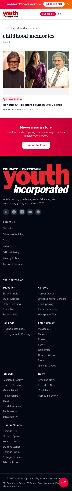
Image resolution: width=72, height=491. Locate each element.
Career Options (47, 293)
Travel (6, 400)
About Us (8, 228)
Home (6, 28)
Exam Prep (9, 309)
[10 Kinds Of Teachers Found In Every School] (36, 73)
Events (42, 360)
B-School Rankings (14, 328)
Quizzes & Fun (12, 99)
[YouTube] (30, 212)
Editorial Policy (11, 252)
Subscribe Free (53, 4)
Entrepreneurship (48, 309)
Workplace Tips (47, 314)
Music (41, 334)
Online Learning (12, 304)
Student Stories (11, 446)
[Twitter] (6, 212)
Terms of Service (13, 264)
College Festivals (12, 457)
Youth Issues (10, 441)
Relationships (10, 395)
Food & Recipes (12, 406)
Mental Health (11, 390)
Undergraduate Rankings (17, 334)
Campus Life (10, 430)
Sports (42, 344)
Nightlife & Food (47, 365)
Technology (10, 411)
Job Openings (46, 304)
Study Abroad (11, 298)
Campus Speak (11, 451)
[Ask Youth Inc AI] (64, 483)
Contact (7, 240)
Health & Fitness (12, 385)
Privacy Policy (11, 258)
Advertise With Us (13, 234)
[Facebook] (38, 212)
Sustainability (10, 416)
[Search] (60, 14)
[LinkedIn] (22, 212)
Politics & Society (48, 395)
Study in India (10, 293)
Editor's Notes (11, 462)
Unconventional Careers (52, 298)
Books (41, 339)
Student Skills (10, 314)
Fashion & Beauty (13, 379)
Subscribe (48, 14)
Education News (47, 385)
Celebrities (44, 349)
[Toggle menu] (67, 14)
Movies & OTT (46, 328)
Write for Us (10, 246)
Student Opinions (13, 436)
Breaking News (47, 379)
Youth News (45, 390)
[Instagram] (14, 212)
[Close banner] (68, 4)
